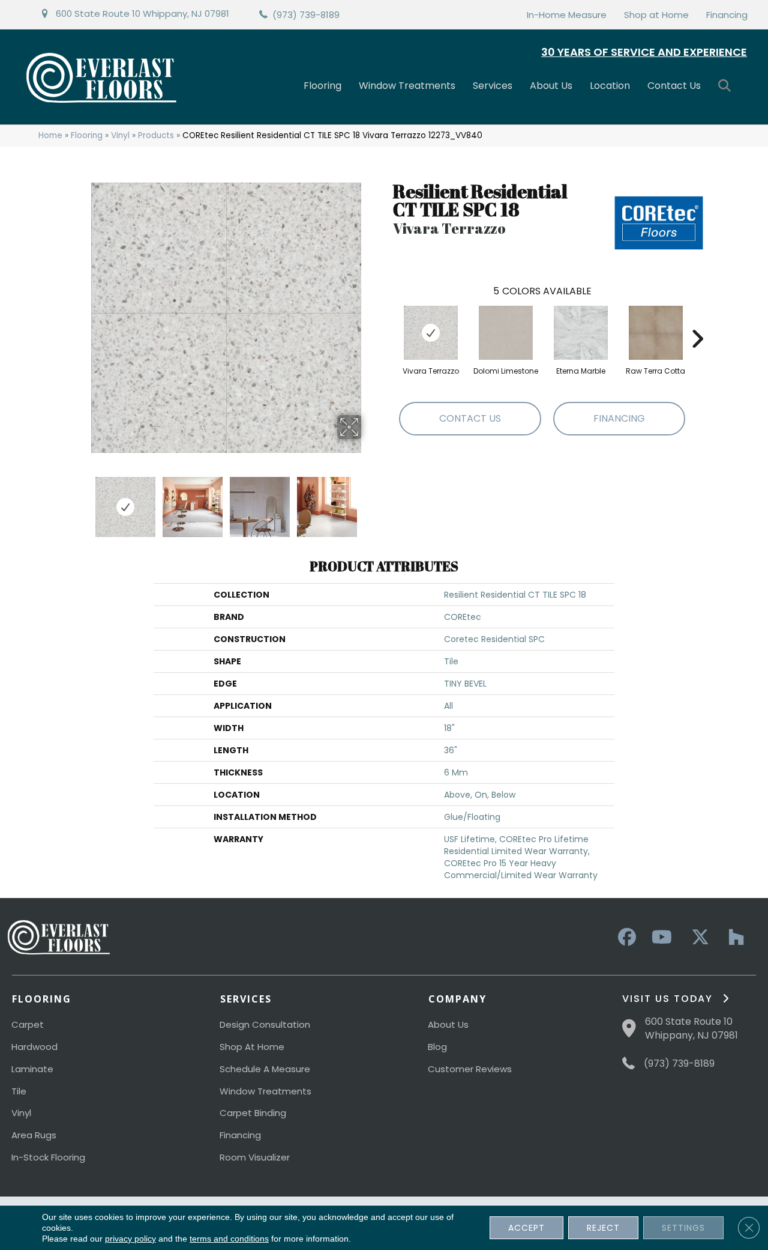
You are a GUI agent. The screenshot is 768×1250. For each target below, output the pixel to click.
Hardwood (34, 1046)
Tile (18, 1091)
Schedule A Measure (265, 1069)
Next (369, 501)
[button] (727, 86)
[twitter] (697, 937)
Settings (683, 1228)
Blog (437, 1046)
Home (50, 135)
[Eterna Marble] (581, 333)
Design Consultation (265, 1024)
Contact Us (674, 86)
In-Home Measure (567, 14)
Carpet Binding (253, 1112)
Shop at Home (656, 14)
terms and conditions (229, 1238)
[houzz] (733, 937)
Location (610, 86)
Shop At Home (252, 1046)
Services (492, 86)
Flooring (322, 86)
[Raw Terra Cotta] (656, 333)
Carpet (27, 1024)
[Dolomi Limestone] (506, 333)
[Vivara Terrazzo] (431, 333)
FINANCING (619, 418)
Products (156, 135)
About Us (551, 86)
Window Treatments (407, 86)
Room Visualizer (255, 1157)
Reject (603, 1228)
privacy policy (130, 1238)
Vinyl (120, 135)
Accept (526, 1228)
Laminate (32, 1069)
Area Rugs (33, 1135)
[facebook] (625, 937)
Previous (83, 501)
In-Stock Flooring (48, 1157)
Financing (727, 14)
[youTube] (661, 937)
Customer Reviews (470, 1069)
